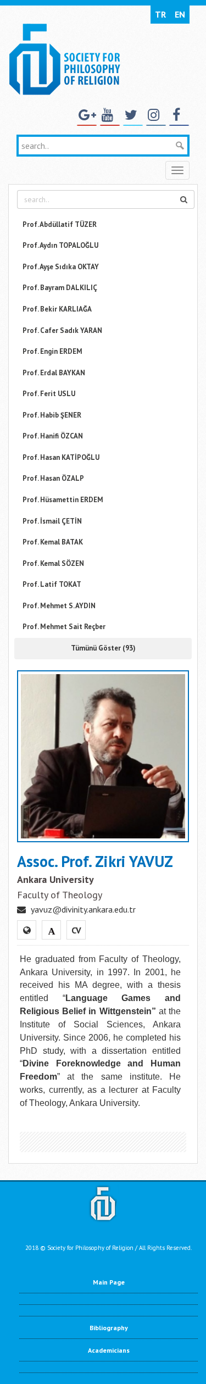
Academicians (109, 1350)
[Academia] (51, 930)
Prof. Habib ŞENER (52, 415)
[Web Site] (27, 930)
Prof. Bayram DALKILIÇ (60, 287)
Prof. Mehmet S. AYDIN (59, 605)
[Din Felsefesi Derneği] (64, 58)
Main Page (109, 1282)
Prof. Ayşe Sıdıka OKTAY (61, 266)
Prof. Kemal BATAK (53, 542)
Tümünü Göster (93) (103, 648)
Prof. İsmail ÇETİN (52, 521)
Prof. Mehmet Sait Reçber (64, 626)
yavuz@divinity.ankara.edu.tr (83, 909)
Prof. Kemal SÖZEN (53, 563)
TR (160, 14)
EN (180, 14)
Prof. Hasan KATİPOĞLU (61, 457)
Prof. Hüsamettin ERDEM (63, 499)
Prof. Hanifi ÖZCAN (53, 436)
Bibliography (109, 1328)
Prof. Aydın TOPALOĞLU (60, 245)
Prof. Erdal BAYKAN (54, 372)
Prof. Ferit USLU (49, 393)
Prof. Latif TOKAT (52, 584)
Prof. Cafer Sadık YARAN (62, 330)
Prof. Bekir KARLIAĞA (57, 309)
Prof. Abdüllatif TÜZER (60, 224)
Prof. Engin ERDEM (52, 351)
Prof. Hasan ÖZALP (53, 478)
